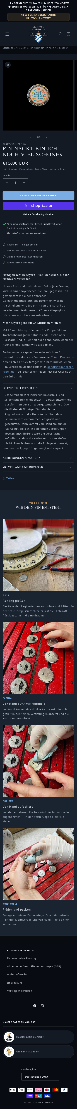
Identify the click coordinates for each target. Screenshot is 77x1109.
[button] (7, 34)
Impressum (14, 982)
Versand (24, 169)
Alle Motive (22, 47)
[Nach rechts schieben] (46, 137)
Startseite (8, 47)
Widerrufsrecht (17, 974)
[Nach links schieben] (31, 137)
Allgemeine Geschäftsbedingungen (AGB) (34, 966)
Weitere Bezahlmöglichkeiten (38, 214)
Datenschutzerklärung (21, 958)
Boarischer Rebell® (43, 1102)
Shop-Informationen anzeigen (26, 233)
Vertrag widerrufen (19, 990)
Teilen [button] (10, 478)
